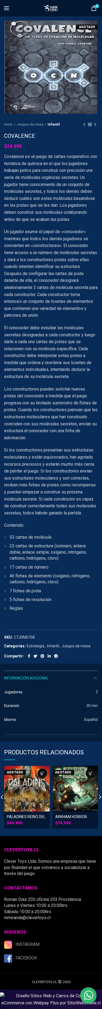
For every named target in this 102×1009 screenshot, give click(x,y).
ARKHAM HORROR (71, 817)
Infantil (54, 124)
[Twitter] (35, 656)
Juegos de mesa (30, 124)
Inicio (8, 124)
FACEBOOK (26, 958)
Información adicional (26, 678)
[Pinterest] (42, 656)
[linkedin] (49, 656)
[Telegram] (56, 656)
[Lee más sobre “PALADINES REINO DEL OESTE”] (42, 773)
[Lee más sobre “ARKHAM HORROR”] (90, 773)
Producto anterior (84, 124)
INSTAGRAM (27, 944)
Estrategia (35, 646)
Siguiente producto (95, 124)
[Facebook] (29, 656)
